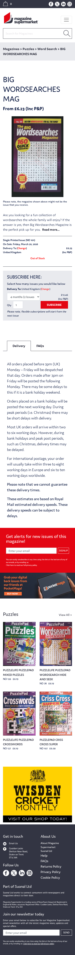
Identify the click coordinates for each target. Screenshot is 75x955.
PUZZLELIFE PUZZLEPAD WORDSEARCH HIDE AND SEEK (55, 674)
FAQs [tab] (40, 346)
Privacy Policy (51, 872)
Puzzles (10, 614)
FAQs (44, 861)
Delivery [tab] (19, 346)
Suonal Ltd (46, 851)
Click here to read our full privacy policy (21, 565)
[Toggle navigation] (66, 20)
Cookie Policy (50, 877)
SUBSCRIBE (54, 305)
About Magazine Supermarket (50, 845)
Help (44, 855)
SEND (66, 932)
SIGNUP (63, 550)
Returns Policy (51, 866)
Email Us (13, 843)
